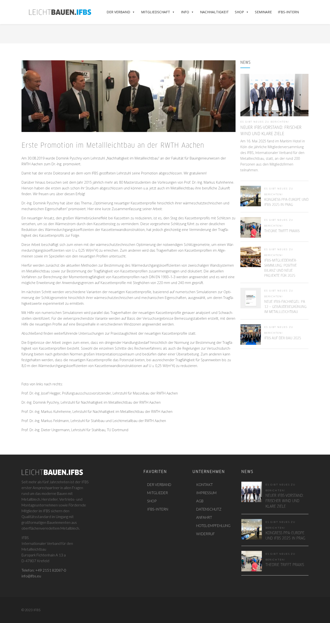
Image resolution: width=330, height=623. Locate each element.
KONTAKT (204, 484)
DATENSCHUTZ (209, 509)
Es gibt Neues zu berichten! (264, 121)
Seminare (263, 12)
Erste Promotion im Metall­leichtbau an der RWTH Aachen (113, 145)
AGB (199, 501)
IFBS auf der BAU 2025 (282, 338)
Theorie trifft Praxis (282, 231)
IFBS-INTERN (157, 509)
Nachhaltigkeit (214, 12)
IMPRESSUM (206, 493)
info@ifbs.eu (31, 576)
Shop (239, 12)
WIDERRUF (205, 534)
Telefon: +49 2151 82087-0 (44, 570)
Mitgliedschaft (155, 12)
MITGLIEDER (157, 493)
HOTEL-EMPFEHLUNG (213, 525)
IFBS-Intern (288, 12)
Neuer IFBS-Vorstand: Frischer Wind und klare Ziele (284, 501)
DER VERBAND (159, 484)
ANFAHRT (204, 517)
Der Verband (118, 12)
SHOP (152, 501)
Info (185, 12)
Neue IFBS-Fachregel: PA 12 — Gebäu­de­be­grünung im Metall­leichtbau (285, 307)
